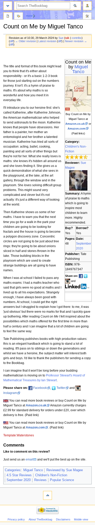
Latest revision (47, 41)
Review (8, 16)
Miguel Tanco (80, 69)
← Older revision (25, 41)
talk (67, 37)
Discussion (18, 16)
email (29, 459)
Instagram (10, 393)
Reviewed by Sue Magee (64, 470)
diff (11, 41)
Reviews (40, 480)
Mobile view (81, 519)
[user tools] (87, 5)
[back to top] (47, 495)
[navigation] (7, 5)
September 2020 (19, 480)
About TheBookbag (40, 519)
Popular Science (62, 480)
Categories (13, 470)
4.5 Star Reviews (19, 475)
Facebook (40, 388)
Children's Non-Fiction (51, 475)
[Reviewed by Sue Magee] (78, 180)
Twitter (60, 388)
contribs (77, 37)
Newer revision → (76, 41)
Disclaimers (63, 519)
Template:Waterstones (18, 435)
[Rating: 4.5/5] (76, 157)
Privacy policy (16, 519)
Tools (87, 16)
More (29, 15)
